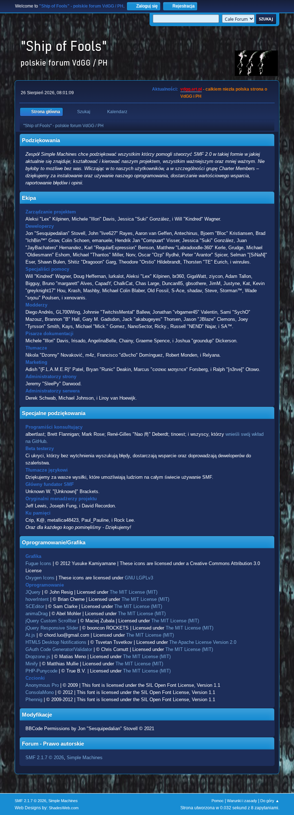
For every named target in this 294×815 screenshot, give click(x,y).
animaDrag (36, 613)
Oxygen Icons (39, 577)
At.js (30, 635)
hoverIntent (37, 599)
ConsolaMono (39, 692)
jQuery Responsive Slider (51, 628)
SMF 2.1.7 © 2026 (44, 757)
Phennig (33, 699)
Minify (31, 663)
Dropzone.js (37, 656)
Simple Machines (85, 757)
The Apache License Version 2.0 (202, 642)
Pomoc (218, 801)
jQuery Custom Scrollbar (50, 620)
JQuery (33, 592)
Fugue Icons (38, 563)
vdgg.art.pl (191, 89)
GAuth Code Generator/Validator (58, 649)
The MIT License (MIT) (133, 592)
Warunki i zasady (242, 801)
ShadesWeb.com (64, 808)
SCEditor (34, 606)
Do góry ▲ (269, 801)
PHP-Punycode (41, 671)
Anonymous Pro (42, 685)
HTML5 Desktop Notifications (55, 642)
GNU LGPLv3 (139, 577)
